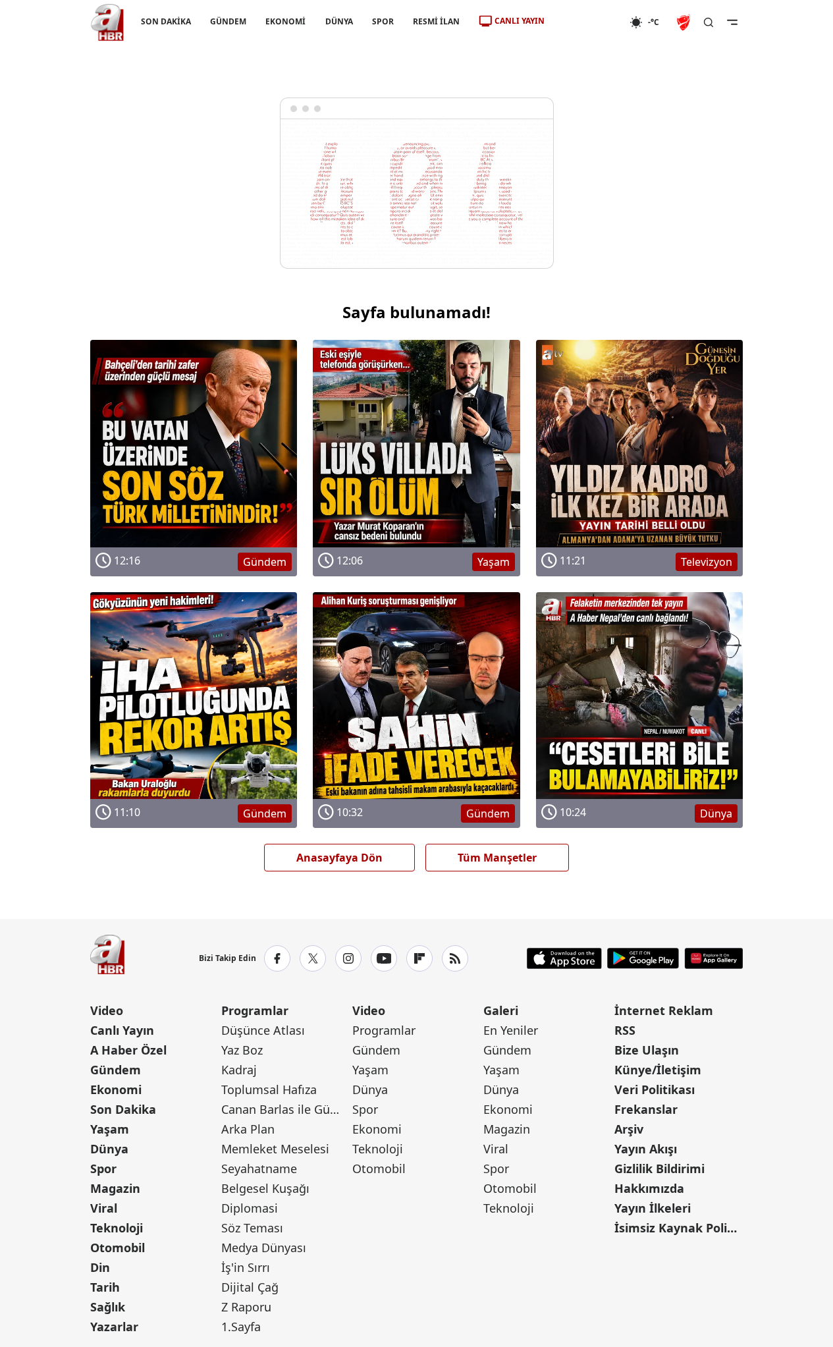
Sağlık (107, 1307)
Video (106, 1010)
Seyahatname (259, 1168)
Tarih (105, 1287)
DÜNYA (338, 21)
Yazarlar (114, 1326)
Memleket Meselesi (275, 1149)
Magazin (115, 1188)
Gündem (115, 1070)
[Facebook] (277, 958)
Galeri (500, 1010)
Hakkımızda (649, 1188)
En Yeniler (510, 1030)
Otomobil (117, 1247)
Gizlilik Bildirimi (659, 1168)
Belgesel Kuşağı (265, 1188)
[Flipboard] (419, 958)
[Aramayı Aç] (708, 22)
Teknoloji (116, 1228)
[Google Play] (643, 958)
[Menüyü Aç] (732, 22)
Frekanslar (646, 1109)
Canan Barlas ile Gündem (285, 1109)
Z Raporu (246, 1307)
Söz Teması (252, 1228)
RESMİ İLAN (435, 21)
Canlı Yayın (122, 1030)
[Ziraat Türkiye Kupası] (685, 22)
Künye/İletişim (657, 1070)
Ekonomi (116, 1089)
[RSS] (455, 958)
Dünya (109, 1149)
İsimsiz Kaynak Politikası (678, 1228)
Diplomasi (249, 1208)
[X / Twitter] (313, 958)
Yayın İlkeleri (652, 1208)
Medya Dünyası (263, 1247)
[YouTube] (384, 958)
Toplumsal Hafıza (269, 1089)
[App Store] (564, 958)
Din (100, 1267)
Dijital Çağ (250, 1287)
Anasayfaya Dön (339, 857)
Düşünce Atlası (263, 1030)
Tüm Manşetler (497, 857)
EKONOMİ (285, 21)
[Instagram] (348, 958)
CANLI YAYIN (520, 20)
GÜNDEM (228, 21)
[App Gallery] (713, 958)
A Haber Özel (128, 1050)
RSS (624, 1030)
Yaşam (109, 1129)
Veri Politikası (654, 1089)
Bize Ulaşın (646, 1050)
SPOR (382, 21)
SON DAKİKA (166, 21)
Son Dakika (123, 1109)
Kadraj (239, 1070)
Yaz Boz (242, 1050)
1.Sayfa (241, 1326)
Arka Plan (248, 1129)
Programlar (254, 1010)
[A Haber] (107, 22)
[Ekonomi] (587, 22)
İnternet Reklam (663, 1010)
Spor (103, 1168)
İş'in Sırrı (245, 1267)
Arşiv (628, 1129)
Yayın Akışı (645, 1149)
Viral (103, 1208)
